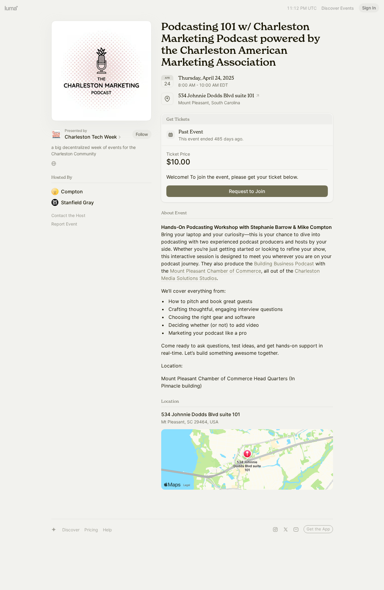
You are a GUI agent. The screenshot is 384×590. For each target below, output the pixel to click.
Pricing (91, 529)
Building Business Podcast (284, 263)
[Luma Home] (11, 8)
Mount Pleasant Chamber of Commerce (215, 271)
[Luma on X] (285, 529)
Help (107, 529)
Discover (71, 529)
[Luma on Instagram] (275, 529)
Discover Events (337, 8)
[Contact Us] (296, 529)
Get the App (318, 528)
